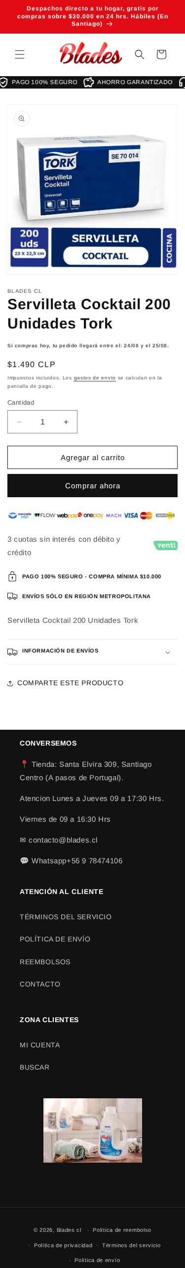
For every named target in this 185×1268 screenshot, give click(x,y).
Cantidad (20, 402)
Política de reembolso (122, 1230)
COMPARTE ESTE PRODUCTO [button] (70, 683)
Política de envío (97, 1260)
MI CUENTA (40, 1045)
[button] (20, 54)
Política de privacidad (63, 1245)
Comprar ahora (92, 485)
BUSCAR (35, 1067)
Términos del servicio (131, 1245)
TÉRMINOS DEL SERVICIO (66, 917)
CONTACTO (40, 984)
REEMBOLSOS (45, 962)
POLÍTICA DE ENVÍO (55, 939)
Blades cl (69, 1230)
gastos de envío (95, 377)
